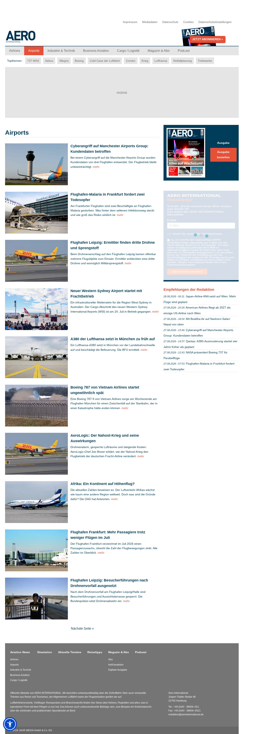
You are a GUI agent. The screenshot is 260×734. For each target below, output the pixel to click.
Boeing (79, 60)
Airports (14, 664)
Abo (110, 659)
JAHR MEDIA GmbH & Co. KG (35, 730)
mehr (96, 166)
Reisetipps (94, 652)
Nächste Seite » (82, 628)
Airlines (14, 659)
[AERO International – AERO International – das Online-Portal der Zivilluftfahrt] (45, 38)
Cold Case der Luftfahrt (105, 60)
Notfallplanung (182, 60)
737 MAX (33, 60)
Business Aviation (20, 675)
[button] (10, 724)
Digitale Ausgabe (117, 669)
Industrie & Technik (20, 669)
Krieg (145, 60)
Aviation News (20, 652)
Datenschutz (170, 22)
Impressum (130, 22)
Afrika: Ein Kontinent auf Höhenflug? (102, 484)
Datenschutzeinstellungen (215, 22)
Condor (130, 60)
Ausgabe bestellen (223, 154)
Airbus (49, 60)
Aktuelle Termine (69, 652)
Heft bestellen (116, 664)
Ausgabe (223, 142)
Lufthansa (160, 60)
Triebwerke (205, 60)
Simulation (44, 652)
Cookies (188, 22)
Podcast (140, 652)
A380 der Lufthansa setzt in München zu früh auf (112, 339)
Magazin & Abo (118, 652)
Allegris (64, 60)
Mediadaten (149, 22)
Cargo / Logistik (18, 680)
